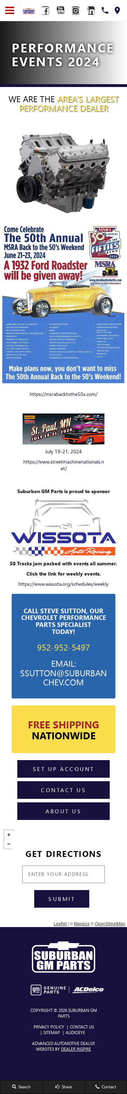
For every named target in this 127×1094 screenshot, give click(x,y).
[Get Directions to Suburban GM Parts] (117, 10)
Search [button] (24, 1086)
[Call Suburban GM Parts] (105, 10)
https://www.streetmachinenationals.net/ (63, 465)
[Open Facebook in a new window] (45, 11)
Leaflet (60, 923)
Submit (61, 898)
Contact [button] (108, 1086)
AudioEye (75, 1032)
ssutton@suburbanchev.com (63, 677)
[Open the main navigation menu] (9, 10)
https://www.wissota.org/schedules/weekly (63, 583)
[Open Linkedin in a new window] (91, 11)
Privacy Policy (49, 1027)
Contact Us (63, 790)
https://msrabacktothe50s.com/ (63, 394)
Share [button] (66, 1086)
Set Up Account (64, 768)
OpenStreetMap (110, 923)
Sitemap (51, 1032)
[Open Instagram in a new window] (75, 11)
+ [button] (8, 834)
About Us (63, 811)
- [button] (8, 844)
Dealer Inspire (76, 1049)
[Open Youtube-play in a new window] (60, 11)
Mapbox (82, 923)
